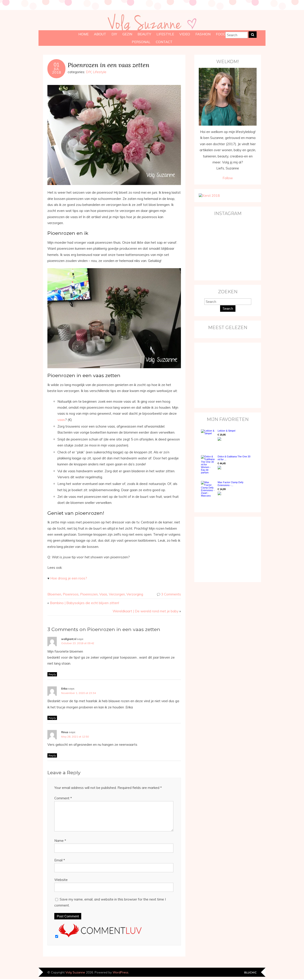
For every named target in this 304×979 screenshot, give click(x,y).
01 (56, 65)
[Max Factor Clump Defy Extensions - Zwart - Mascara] (208, 489)
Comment (63, 798)
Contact (164, 42)
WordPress (120, 972)
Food (221, 34)
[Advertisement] (226, 375)
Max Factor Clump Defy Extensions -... (230, 483)
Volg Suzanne (75, 972)
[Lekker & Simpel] (208, 437)
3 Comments (171, 594)
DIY (114, 34)
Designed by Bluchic (250, 972)
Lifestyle (165, 34)
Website (61, 880)
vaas (61, 420)
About (100, 34)
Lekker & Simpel (226, 430)
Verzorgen (117, 594)
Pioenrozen (89, 594)
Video (184, 34)
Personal (141, 42)
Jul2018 (56, 70)
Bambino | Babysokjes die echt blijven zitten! (84, 603)
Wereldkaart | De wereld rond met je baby (145, 611)
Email (59, 860)
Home (83, 34)
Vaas (103, 594)
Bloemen (54, 594)
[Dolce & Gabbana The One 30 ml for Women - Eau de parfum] (208, 464)
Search (228, 308)
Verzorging (134, 594)
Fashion (203, 34)
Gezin (127, 34)
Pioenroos (71, 594)
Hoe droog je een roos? (68, 578)
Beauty (144, 34)
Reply (52, 674)
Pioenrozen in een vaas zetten (108, 65)
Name (60, 840)
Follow (228, 178)
